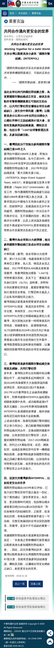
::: (4, 614)
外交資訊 (22, 13)
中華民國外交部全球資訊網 (27, 3)
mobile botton (3, 3)
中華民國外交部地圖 (12, 634)
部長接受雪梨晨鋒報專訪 (30, 606)
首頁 (12, 13)
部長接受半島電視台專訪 (30, 598)
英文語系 (50, 3)
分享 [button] (49, 633)
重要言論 (36, 13)
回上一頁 (20, 584)
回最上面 (35, 584)
